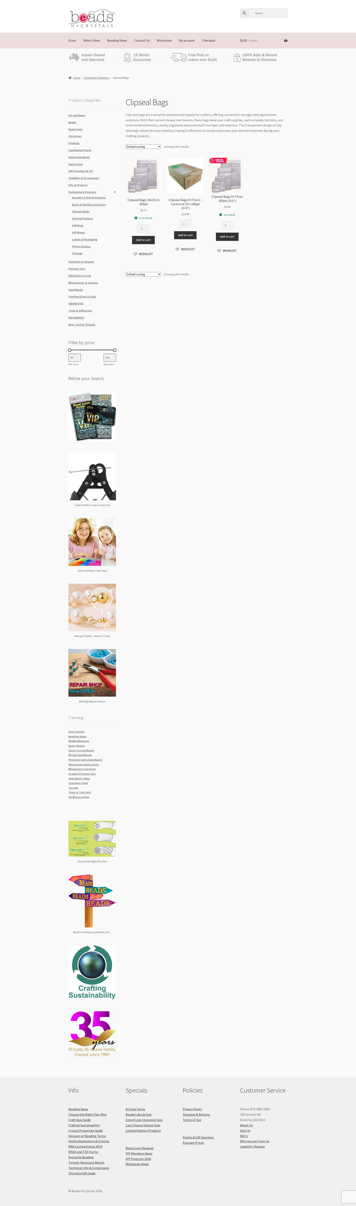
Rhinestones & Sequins (83, 283)
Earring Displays (82, 218)
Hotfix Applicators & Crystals (88, 1141)
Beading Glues (77, 736)
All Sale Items (135, 1109)
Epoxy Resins (76, 746)
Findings (74, 143)
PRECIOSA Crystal (79, 276)
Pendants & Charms (81, 262)
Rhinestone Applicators (83, 764)
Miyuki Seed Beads (80, 755)
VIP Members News (139, 1153)
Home (77, 78)
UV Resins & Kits (78, 797)
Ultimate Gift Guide (81, 1173)
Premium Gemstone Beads (85, 760)
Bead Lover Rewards (140, 1148)
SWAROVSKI (75, 303)
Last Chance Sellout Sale (143, 1125)
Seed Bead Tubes (79, 778)
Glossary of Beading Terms (87, 1136)
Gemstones (75, 164)
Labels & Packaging (84, 239)
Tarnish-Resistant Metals (86, 1162)
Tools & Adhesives (80, 310)
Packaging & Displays (97, 78)
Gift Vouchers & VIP (80, 171)
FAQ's (244, 1136)
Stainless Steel (78, 783)
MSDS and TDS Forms (83, 1152)
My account (187, 40)
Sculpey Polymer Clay (82, 774)
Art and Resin (76, 115)
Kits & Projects (78, 185)
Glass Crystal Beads (81, 750)
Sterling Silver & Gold (82, 296)
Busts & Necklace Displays (89, 204)
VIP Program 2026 (138, 1159)
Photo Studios (81, 246)
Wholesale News (137, 1164)
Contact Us (142, 40)
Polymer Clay (76, 269)
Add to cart (143, 240)
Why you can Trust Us (254, 1141)
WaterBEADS (76, 317)
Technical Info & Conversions (88, 1168)
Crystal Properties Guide (85, 1130)
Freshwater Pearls (79, 150)
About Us (246, 1125)
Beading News (117, 40)
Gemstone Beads (79, 157)
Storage (77, 253)
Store (72, 40)
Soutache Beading (81, 1157)
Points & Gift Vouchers (198, 1137)
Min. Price (73, 364)
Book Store (75, 129)
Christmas (75, 136)
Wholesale (164, 40)
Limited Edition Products (143, 1130)
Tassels (73, 788)
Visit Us (245, 1130)
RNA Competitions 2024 (85, 1146)
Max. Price (109, 364)
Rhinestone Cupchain (82, 769)
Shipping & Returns (196, 1114)
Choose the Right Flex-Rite (87, 1114)
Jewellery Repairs (252, 1146)
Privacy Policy (192, 1109)
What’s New (91, 40)
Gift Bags (78, 225)
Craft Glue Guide (79, 1120)
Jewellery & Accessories (83, 178)
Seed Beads (75, 290)
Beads (72, 122)
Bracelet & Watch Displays (89, 197)
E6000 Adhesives (78, 741)
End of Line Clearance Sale (144, 1120)
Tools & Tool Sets (79, 792)
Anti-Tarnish (76, 732)
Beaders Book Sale (139, 1114)
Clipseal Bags (80, 211)
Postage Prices (193, 1143)
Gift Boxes (78, 232)
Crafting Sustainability (84, 1125)
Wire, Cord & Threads (81, 324)
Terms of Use (192, 1120)
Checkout (208, 40)
